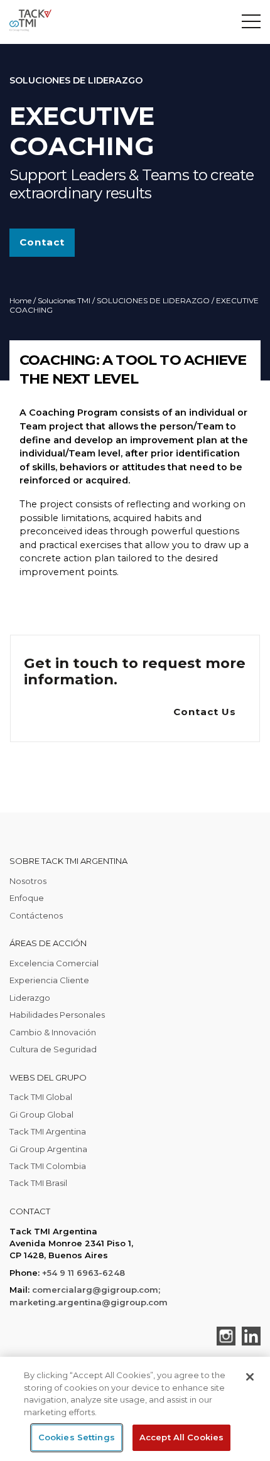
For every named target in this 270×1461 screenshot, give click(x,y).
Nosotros (27, 881)
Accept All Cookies (181, 1437)
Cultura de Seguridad (53, 1049)
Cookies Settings (76, 1437)
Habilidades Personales (57, 1015)
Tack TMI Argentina (47, 1131)
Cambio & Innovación (52, 1032)
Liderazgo (29, 998)
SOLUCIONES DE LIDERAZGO (153, 300)
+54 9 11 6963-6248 (83, 1273)
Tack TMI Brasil (38, 1183)
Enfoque (26, 898)
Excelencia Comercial (54, 963)
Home (20, 300)
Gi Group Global (41, 1114)
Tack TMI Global (40, 1097)
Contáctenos (36, 915)
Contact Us (204, 712)
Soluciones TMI (64, 300)
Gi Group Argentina (48, 1149)
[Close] (250, 1377)
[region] (135, 1409)
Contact (42, 242)
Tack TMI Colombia (47, 1166)
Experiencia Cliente (49, 980)
